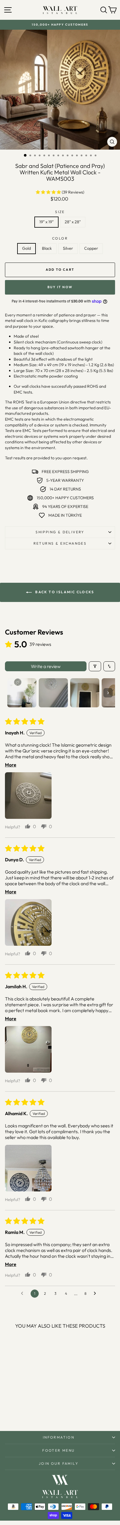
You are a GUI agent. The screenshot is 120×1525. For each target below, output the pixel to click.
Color (60, 238)
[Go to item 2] (53, 692)
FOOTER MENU (58, 1450)
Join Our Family (58, 1463)
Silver (68, 248)
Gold (26, 248)
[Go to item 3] (84, 692)
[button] (49, 192)
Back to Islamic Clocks (64, 592)
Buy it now (60, 287)
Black (47, 248)
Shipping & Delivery (60, 532)
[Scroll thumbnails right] (108, 692)
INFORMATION (58, 1437)
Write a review (46, 666)
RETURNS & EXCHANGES (60, 543)
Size (60, 212)
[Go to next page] (96, 1294)
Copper (91, 248)
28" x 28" (73, 221)
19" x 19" (46, 221)
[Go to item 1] (21, 692)
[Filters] (95, 666)
